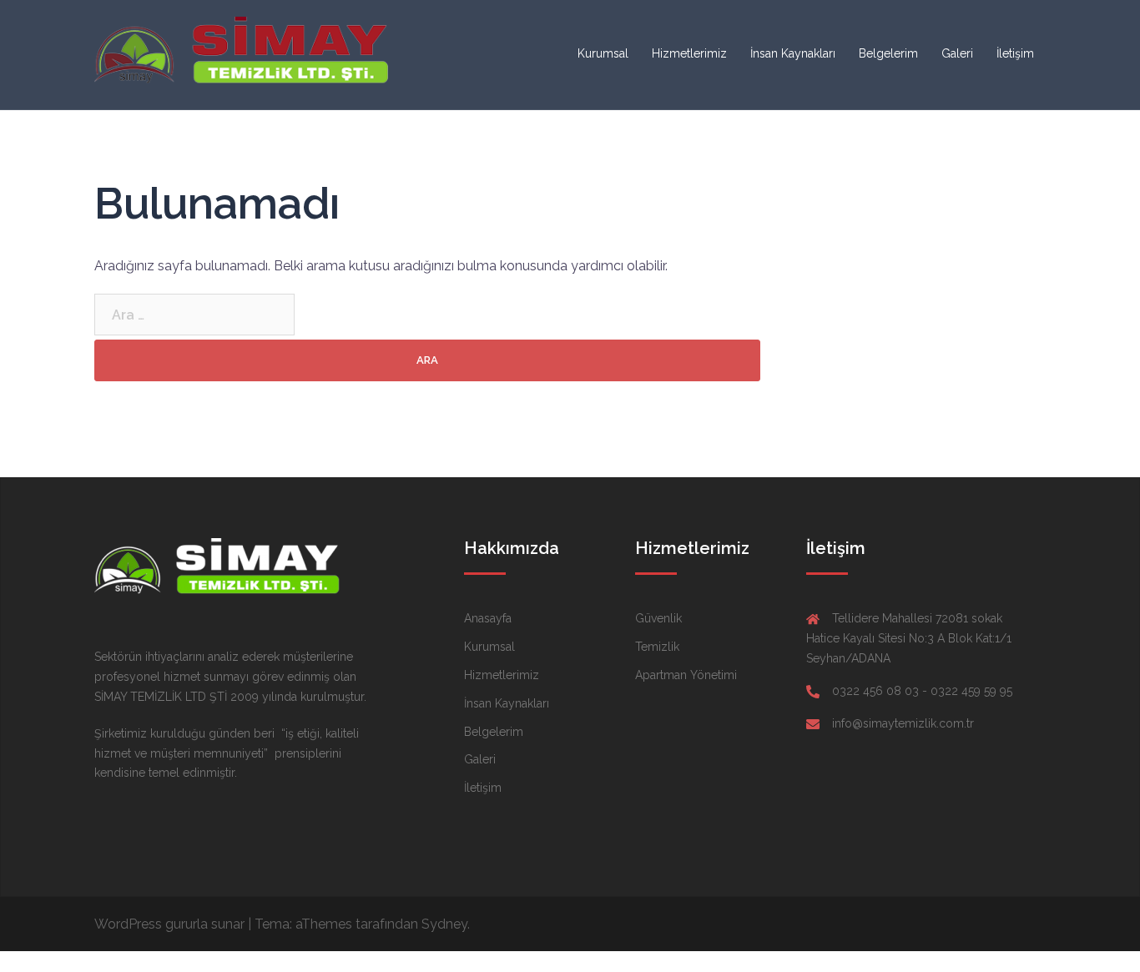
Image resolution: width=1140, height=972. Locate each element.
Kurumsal (603, 53)
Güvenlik (658, 618)
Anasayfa (488, 618)
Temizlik (657, 646)
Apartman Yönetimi (686, 675)
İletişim (1015, 53)
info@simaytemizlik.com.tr (903, 723)
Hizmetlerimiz (689, 53)
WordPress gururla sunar (169, 924)
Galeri (957, 53)
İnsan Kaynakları (792, 53)
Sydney (444, 924)
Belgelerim (888, 53)
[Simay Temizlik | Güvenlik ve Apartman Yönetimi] (244, 54)
